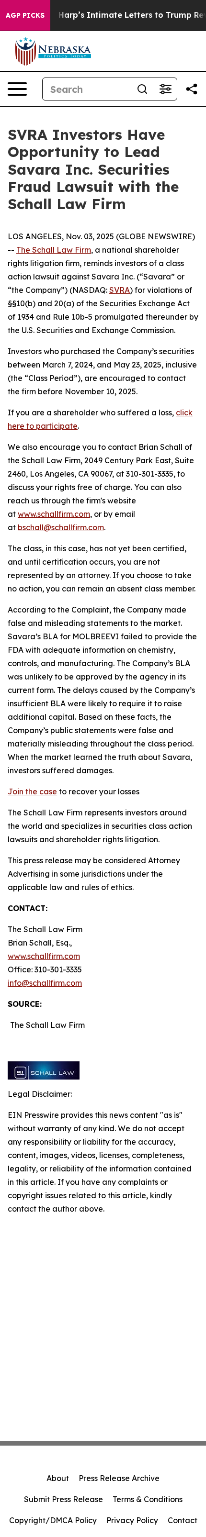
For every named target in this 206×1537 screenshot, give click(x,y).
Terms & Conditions (148, 1499)
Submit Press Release (63, 1499)
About (57, 1478)
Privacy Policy (132, 1520)
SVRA (119, 290)
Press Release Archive (119, 1478)
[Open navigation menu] (17, 89)
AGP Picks (25, 15)
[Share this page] (191, 89)
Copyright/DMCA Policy (53, 1520)
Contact (182, 1520)
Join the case (32, 791)
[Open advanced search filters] (165, 89)
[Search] (142, 89)
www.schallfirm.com (44, 956)
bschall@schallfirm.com (61, 527)
